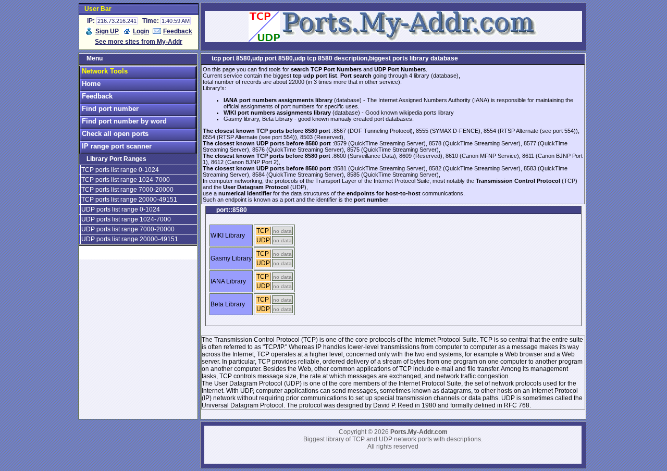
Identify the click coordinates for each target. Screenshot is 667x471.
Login (141, 31)
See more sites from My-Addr (138, 41)
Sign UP (107, 31)
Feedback (177, 31)
